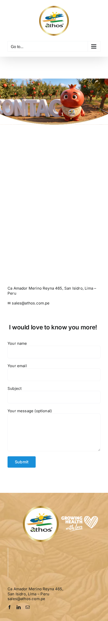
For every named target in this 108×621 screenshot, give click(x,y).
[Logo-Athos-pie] (61, 506)
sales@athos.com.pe (30, 303)
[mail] (28, 607)
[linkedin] (19, 607)
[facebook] (10, 607)
